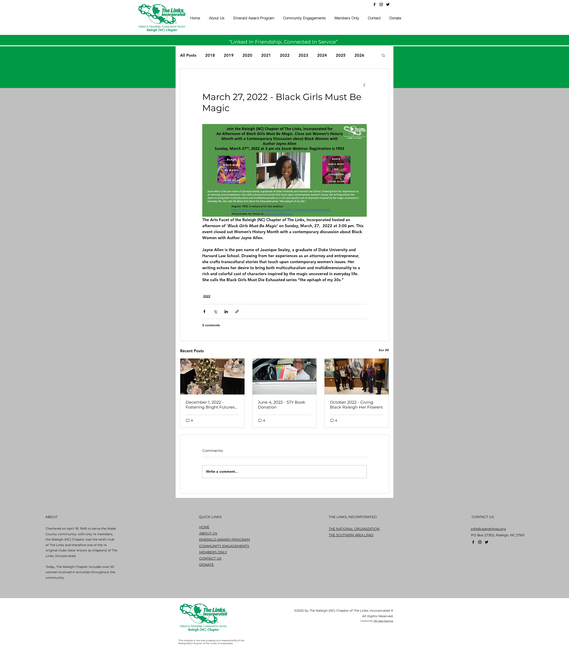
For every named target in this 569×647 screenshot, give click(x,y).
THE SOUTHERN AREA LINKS (351, 535)
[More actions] (364, 84)
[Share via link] (237, 311)
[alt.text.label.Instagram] (381, 4)
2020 (247, 55)
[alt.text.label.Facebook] (374, 4)
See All (384, 350)
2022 (285, 55)
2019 (229, 55)
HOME (204, 527)
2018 (210, 55)
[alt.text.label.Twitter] (388, 4)
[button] (216, 18)
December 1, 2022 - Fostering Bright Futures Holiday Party (210, 405)
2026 (359, 55)
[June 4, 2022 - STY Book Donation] (284, 377)
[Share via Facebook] (204, 311)
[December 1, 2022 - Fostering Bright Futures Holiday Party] (212, 377)
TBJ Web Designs (383, 620)
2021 (266, 55)
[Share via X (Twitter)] (215, 311)
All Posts (188, 55)
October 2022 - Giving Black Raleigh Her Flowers (356, 405)
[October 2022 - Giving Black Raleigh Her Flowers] (357, 377)
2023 (303, 55)
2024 (322, 55)
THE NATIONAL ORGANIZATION (354, 529)
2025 (341, 55)
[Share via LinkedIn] (226, 311)
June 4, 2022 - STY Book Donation (281, 405)
